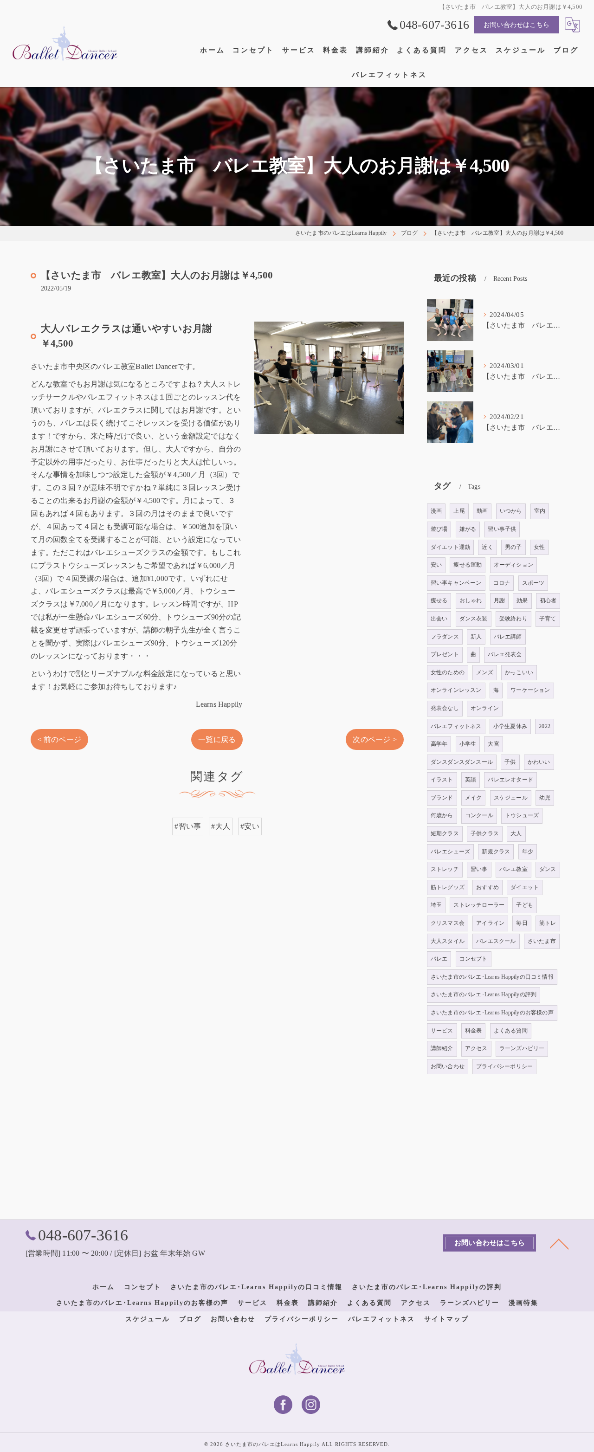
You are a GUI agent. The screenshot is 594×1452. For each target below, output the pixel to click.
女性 (539, 547)
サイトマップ (446, 1319)
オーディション (513, 564)
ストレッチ (445, 869)
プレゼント (445, 654)
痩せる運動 (467, 564)
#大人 (220, 826)
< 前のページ (59, 739)
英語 (470, 779)
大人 (516, 833)
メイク (473, 797)
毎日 (521, 923)
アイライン (490, 923)
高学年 (439, 744)
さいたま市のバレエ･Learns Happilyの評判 (483, 994)
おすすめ (487, 887)
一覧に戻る (217, 739)
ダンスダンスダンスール (462, 762)
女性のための (448, 672)
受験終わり (513, 618)
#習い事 (187, 826)
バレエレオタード (510, 779)
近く (487, 547)
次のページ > (374, 739)
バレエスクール (496, 941)
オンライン (485, 708)
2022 (544, 726)
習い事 (479, 869)
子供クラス (485, 833)
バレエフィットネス (456, 726)
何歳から (442, 815)
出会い (439, 618)
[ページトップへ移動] (559, 1243)
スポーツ (533, 583)
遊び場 (439, 529)
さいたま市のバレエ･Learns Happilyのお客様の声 (492, 1012)
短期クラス (445, 833)
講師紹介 (442, 1048)
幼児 (544, 797)
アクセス (476, 1048)
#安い (249, 826)
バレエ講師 (508, 636)
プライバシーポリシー (504, 1066)
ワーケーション (530, 690)
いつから (511, 511)
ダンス (547, 869)
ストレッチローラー (478, 905)
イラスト (442, 779)
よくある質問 (511, 1030)
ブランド (442, 797)
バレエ (439, 958)
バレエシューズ (450, 851)
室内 (539, 511)
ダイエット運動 (450, 547)
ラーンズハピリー (522, 1048)
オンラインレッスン (456, 690)
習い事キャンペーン (456, 583)
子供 (510, 762)
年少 (527, 851)
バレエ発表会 (505, 654)
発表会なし (445, 708)
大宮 (493, 744)
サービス (442, 1030)
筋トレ (547, 923)
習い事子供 (502, 529)
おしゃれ (470, 600)
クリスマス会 (448, 923)
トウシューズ (522, 815)
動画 (482, 511)
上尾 (459, 511)
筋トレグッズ (448, 887)
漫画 (436, 511)
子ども (524, 905)
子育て (547, 618)
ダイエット (524, 887)
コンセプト (473, 958)
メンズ (484, 672)
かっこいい (519, 672)
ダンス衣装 (473, 618)
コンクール (479, 815)
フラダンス (445, 636)
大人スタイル (448, 941)
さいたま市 (542, 941)
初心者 (548, 600)
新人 (476, 636)
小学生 (468, 744)
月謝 (499, 600)
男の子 (513, 547)
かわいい (539, 762)
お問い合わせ (448, 1066)
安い (436, 564)
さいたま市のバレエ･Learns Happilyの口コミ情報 (492, 977)
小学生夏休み (510, 726)
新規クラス (496, 851)
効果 (522, 600)
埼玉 (436, 905)
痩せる (439, 600)
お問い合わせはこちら (516, 24)
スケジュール (511, 797)
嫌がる (468, 529)
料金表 (473, 1030)
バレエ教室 (513, 869)
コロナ (501, 583)
